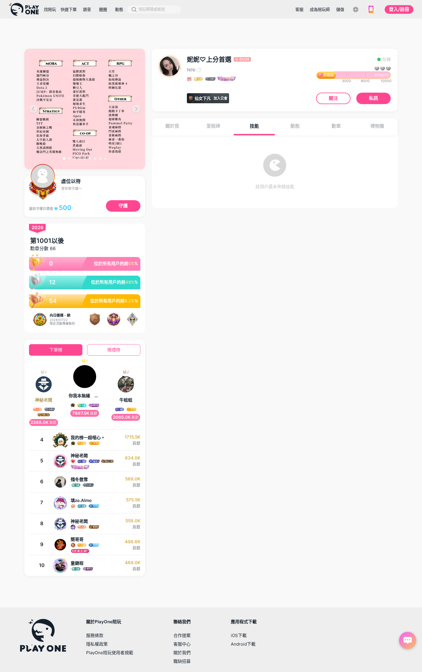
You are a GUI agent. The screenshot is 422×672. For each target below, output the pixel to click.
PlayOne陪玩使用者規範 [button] (109, 652)
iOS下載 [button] (239, 635)
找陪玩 (50, 9)
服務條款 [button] (94, 635)
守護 (123, 206)
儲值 (340, 9)
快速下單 (69, 9)
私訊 (373, 98)
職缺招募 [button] (182, 661)
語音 (87, 9)
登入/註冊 (399, 9)
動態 (119, 9)
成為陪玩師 (320, 9)
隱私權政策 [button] (97, 644)
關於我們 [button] (182, 652)
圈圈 (103, 9)
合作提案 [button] (182, 635)
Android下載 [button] (243, 644)
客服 (299, 9)
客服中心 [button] (182, 644)
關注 (333, 98)
